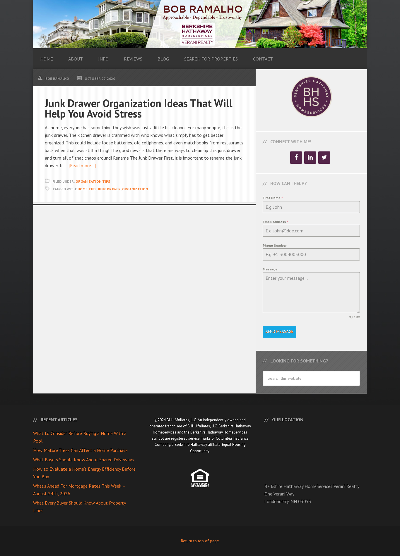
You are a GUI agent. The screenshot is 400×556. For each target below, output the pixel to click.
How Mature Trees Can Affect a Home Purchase (80, 450)
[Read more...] (82, 165)
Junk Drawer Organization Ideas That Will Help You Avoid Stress (139, 108)
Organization (135, 189)
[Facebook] (296, 157)
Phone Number (275, 245)
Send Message (279, 331)
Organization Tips (93, 181)
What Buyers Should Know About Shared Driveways (83, 459)
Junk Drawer (109, 189)
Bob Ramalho (200, 24)
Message (270, 269)
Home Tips (87, 189)
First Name (273, 198)
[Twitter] (324, 157)
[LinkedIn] (310, 157)
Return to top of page (200, 540)
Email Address (275, 222)
